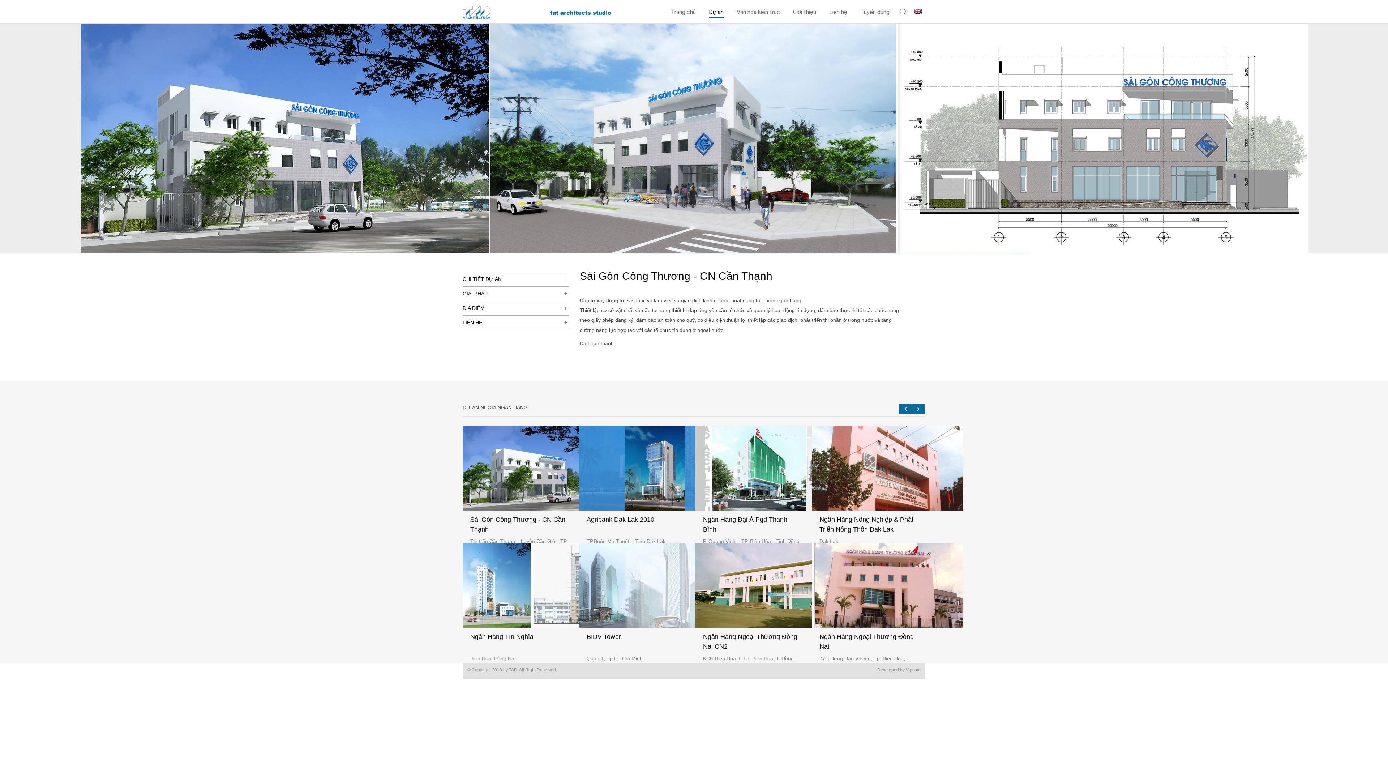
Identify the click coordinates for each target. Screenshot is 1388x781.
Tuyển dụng (875, 12)
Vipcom (913, 670)
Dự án (716, 12)
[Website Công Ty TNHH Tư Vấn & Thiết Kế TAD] (490, 16)
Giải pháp (475, 293)
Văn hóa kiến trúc (758, 12)
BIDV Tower (604, 636)
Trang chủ (683, 12)
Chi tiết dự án (482, 279)
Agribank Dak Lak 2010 (620, 519)
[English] (918, 11)
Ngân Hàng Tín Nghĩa (502, 636)
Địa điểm (474, 308)
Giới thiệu (804, 12)
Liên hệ (838, 12)
